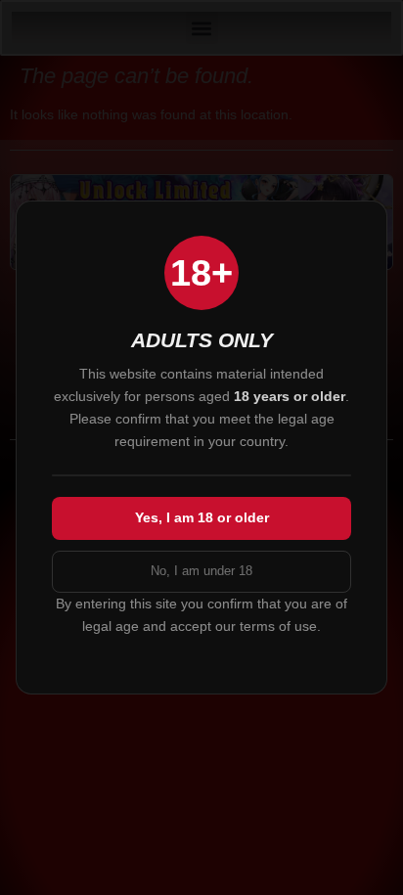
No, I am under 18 (201, 570)
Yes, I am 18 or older (202, 517)
